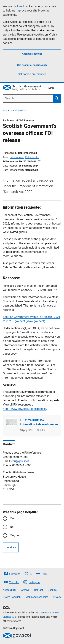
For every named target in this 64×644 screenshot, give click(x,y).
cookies (17, 6)
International (17, 157)
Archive (25, 589)
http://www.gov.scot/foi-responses (24, 408)
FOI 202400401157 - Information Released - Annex (39, 422)
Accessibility (9, 589)
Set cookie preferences (32, 74)
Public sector (32, 157)
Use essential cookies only (32, 65)
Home (6, 110)
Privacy (57, 597)
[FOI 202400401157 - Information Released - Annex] (11, 422)
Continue (11, 547)
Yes (12, 518)
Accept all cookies (32, 53)
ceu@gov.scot (20, 461)
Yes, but (15, 535)
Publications (20, 110)
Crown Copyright (12, 597)
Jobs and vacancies (37, 597)
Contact (38, 589)
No (12, 527)
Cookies (52, 589)
